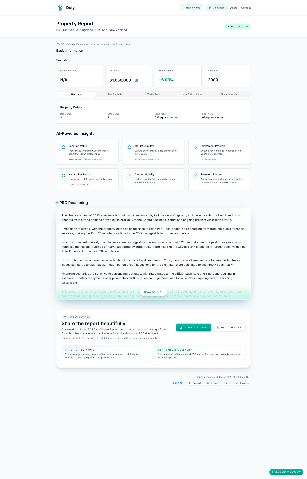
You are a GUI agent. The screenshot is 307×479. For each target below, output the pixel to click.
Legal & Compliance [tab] (192, 94)
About (233, 7)
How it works (193, 7)
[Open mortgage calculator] (136, 80)
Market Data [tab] (153, 94)
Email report (231, 327)
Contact (246, 7)
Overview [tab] (76, 94)
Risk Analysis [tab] (115, 94)
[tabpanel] (153, 112)
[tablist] (153, 94)
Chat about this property (288, 472)
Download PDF (195, 327)
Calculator (218, 7)
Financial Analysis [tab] (230, 94)
